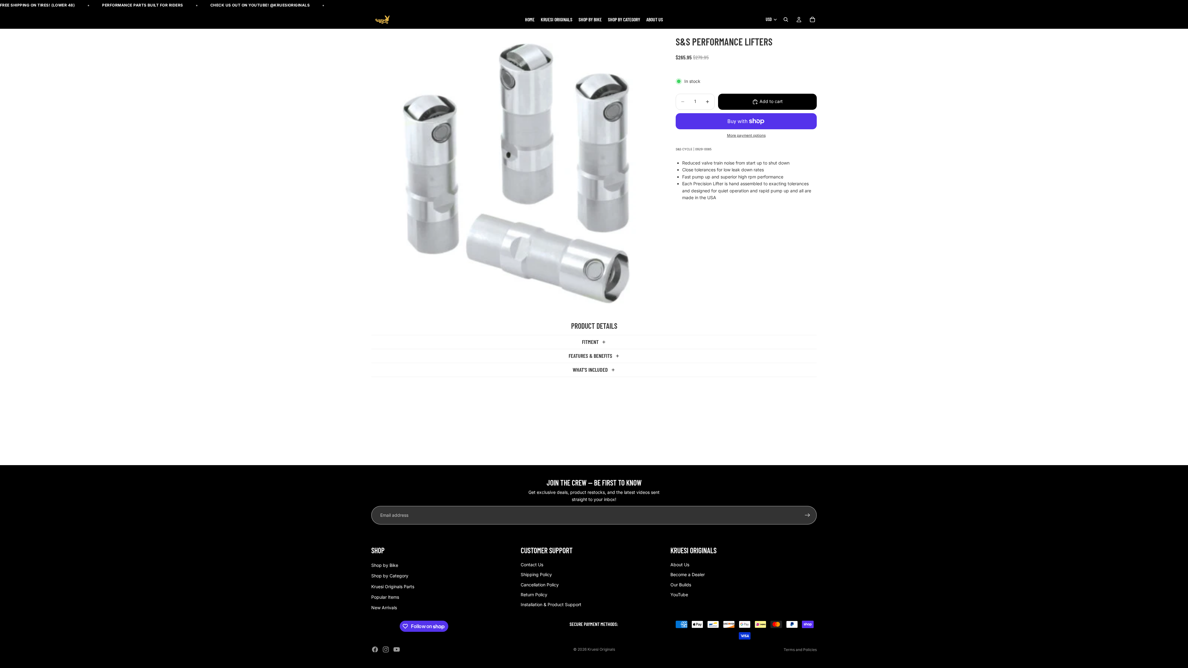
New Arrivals (384, 607)
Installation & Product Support (551, 604)
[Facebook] (375, 649)
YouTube (679, 594)
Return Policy (534, 594)
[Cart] (812, 20)
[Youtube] (396, 649)
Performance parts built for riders (142, 5)
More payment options (746, 135)
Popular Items (385, 597)
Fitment (590, 341)
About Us (679, 564)
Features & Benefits (590, 355)
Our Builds (680, 584)
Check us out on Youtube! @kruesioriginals (260, 5)
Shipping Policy (536, 574)
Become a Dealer (687, 574)
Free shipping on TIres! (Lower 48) (37, 5)
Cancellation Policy (540, 584)
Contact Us (532, 564)
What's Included (590, 369)
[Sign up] (807, 515)
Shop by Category (389, 575)
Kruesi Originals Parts (392, 586)
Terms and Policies (800, 649)
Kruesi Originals (601, 649)
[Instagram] (386, 649)
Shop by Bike (384, 565)
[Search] (786, 20)
